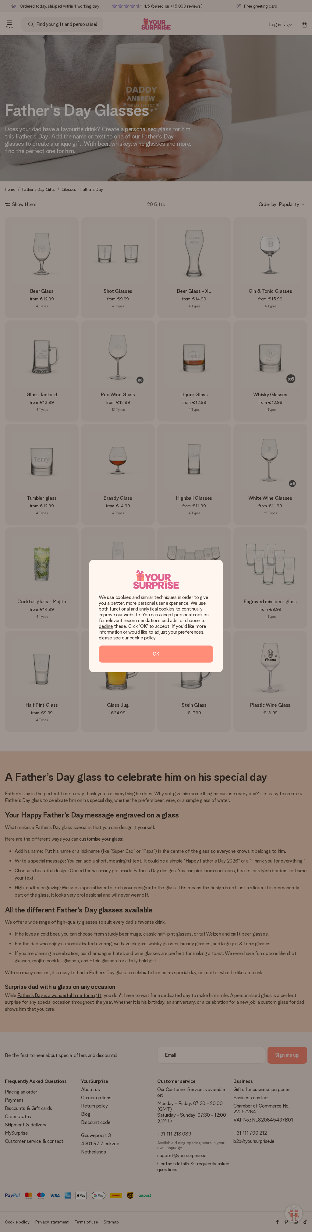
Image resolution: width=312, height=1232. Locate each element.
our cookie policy (138, 638)
